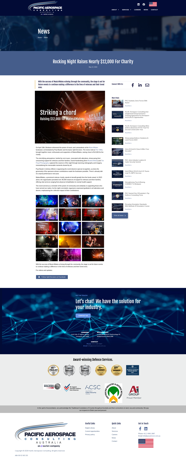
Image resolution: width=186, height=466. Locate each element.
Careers (137, 10)
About (114, 10)
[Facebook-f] (140, 429)
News (146, 10)
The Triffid (99, 150)
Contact (154, 10)
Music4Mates (93, 147)
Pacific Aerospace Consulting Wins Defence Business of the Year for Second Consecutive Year (137, 127)
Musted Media (92, 160)
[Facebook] (143, 4)
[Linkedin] (138, 4)
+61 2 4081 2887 (97, 344)
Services (125, 10)
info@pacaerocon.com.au (97, 346)
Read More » (128, 106)
